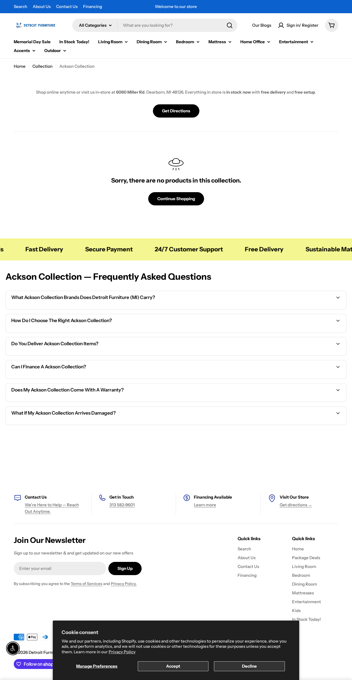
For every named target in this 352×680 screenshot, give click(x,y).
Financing (92, 6)
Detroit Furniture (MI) (49, 652)
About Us (42, 6)
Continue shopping (176, 198)
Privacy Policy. (124, 583)
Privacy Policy (122, 651)
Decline (249, 666)
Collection (42, 66)
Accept (173, 666)
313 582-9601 (122, 504)
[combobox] (154, 25)
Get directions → (296, 504)
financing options (54, 377)
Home (20, 66)
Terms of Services (86, 583)
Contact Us (67, 6)
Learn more (205, 504)
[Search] (229, 25)
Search (20, 6)
